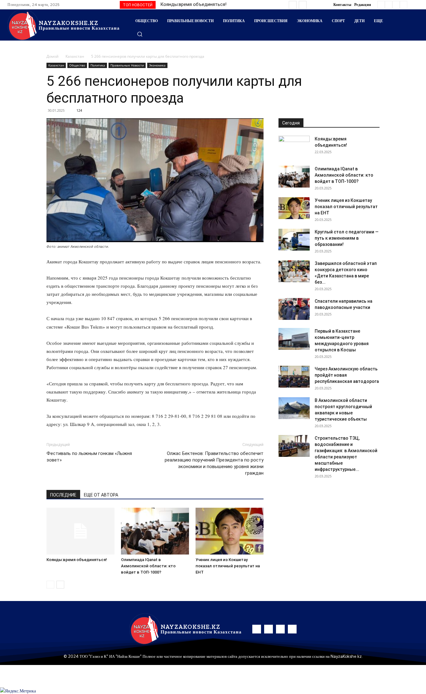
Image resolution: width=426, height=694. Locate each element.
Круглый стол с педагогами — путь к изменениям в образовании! (347, 238)
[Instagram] (388, 4)
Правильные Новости (127, 65)
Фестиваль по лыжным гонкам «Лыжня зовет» (89, 457)
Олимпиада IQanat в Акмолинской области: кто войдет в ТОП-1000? (148, 565)
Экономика (157, 65)
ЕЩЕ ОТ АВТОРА (101, 494)
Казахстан (74, 56)
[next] (303, 5)
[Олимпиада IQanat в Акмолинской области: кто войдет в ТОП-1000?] (155, 531)
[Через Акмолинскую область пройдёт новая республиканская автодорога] (294, 377)
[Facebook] (381, 4)
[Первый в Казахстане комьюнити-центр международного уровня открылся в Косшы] (294, 339)
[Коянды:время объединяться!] (80, 531)
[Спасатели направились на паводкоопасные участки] (294, 309)
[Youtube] (403, 4)
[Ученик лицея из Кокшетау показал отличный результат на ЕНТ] (230, 531)
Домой (52, 56)
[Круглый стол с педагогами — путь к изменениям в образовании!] (294, 240)
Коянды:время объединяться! (193, 4)
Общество (77, 65)
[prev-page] (50, 585)
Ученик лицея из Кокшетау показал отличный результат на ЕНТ (228, 565)
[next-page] (60, 585)
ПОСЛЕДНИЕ (63, 494)
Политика (97, 65)
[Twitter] (396, 4)
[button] (140, 34)
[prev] (293, 5)
